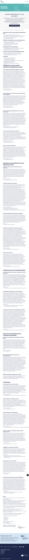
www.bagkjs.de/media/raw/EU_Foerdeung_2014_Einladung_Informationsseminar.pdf (15, 395)
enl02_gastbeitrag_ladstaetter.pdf (8, 142)
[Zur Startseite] (2, 2)
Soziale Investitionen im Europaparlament (9, 59)
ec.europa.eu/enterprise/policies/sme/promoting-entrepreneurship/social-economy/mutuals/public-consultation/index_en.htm (13, 306)
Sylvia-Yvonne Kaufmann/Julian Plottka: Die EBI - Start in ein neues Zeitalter (13, 36)
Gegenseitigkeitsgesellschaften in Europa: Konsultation (11, 49)
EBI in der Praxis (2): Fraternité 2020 (8, 38)
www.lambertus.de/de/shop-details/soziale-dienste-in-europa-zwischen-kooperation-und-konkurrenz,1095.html (13, 492)
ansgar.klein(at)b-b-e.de (9, 523)
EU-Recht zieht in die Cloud (7, 45)
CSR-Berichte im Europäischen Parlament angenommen (11, 44)
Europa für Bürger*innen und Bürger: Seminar (10, 58)
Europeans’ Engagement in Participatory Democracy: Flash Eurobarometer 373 (14, 60)
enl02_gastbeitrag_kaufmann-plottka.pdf (9, 127)
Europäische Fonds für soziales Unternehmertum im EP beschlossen (12, 41)
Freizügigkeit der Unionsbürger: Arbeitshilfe (9, 61)
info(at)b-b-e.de (8, 351)
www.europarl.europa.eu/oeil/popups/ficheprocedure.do (11, 249)
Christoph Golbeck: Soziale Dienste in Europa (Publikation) (11, 63)
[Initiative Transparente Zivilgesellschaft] (24, 555)
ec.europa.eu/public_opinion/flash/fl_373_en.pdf (10, 443)
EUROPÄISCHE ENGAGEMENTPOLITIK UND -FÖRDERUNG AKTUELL (14, 40)
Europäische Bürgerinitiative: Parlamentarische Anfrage (11, 43)
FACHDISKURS (5, 56)
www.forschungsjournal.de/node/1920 (9, 107)
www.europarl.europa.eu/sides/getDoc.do (9, 224)
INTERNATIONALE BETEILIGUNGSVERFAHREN (10, 46)
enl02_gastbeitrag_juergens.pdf (8, 159)
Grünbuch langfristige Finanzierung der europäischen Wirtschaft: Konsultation (14, 48)
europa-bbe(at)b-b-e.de (9, 499)
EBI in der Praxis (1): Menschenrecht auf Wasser (10, 37)
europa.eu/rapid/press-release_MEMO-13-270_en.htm (11, 208)
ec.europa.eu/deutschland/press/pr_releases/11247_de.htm (11, 266)
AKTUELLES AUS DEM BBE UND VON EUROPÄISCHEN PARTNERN (13, 51)
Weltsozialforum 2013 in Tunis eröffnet (9, 62)
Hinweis (5, 64)
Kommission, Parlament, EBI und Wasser (9, 42)
